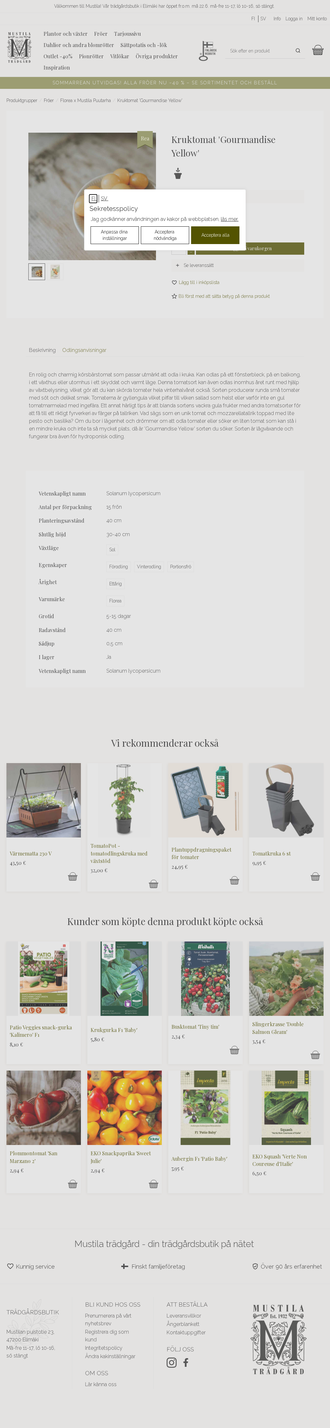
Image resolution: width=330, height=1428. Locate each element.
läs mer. (229, 219)
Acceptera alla (215, 235)
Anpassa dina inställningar (115, 235)
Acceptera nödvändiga (165, 235)
